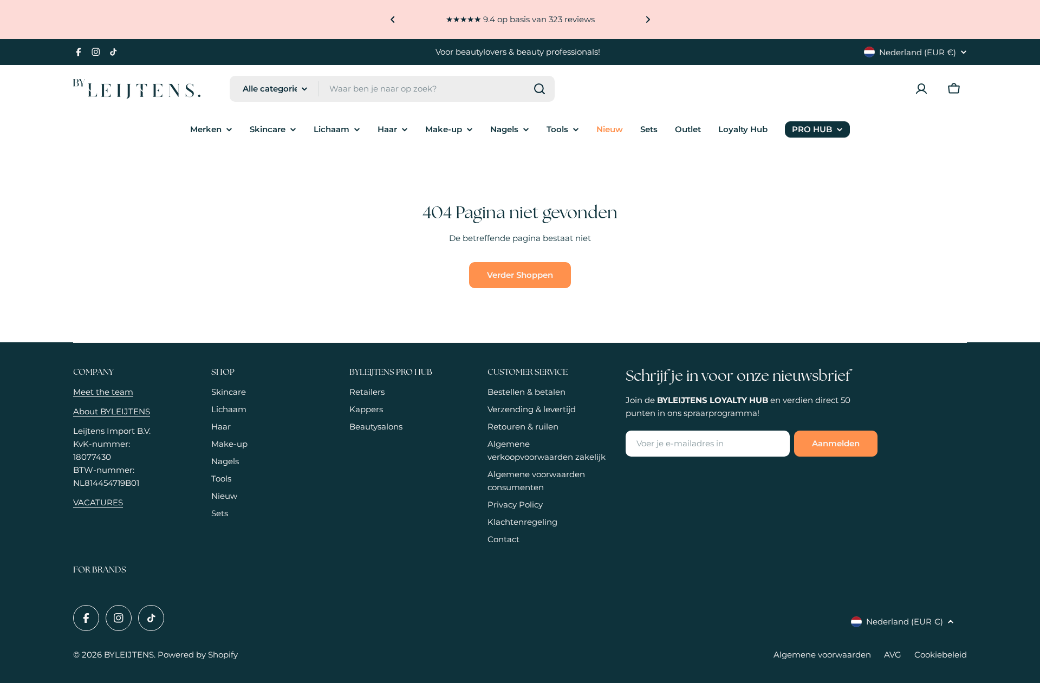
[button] (392, 19)
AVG (892, 654)
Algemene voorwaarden (822, 654)
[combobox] (392, 89)
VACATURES (98, 502)
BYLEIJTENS (129, 654)
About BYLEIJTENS (111, 411)
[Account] (921, 88)
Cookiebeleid (940, 654)
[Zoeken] (539, 88)
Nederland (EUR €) (917, 52)
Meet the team (103, 392)
